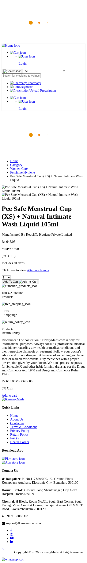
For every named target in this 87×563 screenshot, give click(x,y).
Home (14, 161)
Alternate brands (38, 270)
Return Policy (19, 434)
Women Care (19, 168)
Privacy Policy (20, 430)
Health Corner (19, 442)
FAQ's (14, 438)
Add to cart (9, 395)
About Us (16, 419)
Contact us (17, 423)
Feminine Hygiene (22, 172)
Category (16, 165)
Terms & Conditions (23, 427)
